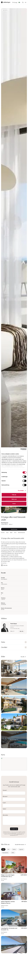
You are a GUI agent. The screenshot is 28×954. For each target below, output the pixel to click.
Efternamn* (5, 796)
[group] (14, 851)
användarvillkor (13, 835)
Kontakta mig (14, 828)
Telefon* (4, 808)
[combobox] (19, 2)
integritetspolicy (19, 833)
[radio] (3, 849)
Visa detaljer (21, 490)
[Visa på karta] (14, 764)
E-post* (4, 802)
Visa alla (22, 656)
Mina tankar (5, 815)
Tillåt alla (14, 494)
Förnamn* (5, 790)
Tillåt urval (14, 499)
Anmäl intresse (14, 529)
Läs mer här (14, 832)
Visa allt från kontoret (19, 844)
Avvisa (14, 503)
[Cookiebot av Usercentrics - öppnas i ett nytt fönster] (20, 449)
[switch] (24, 477)
